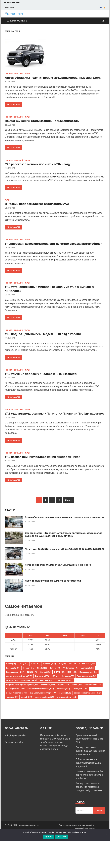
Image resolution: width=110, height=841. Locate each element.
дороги (63, 684)
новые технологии (16, 693)
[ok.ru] (104, 7)
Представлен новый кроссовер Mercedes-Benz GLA (89, 738)
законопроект (93, 684)
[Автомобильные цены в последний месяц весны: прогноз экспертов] (14, 517)
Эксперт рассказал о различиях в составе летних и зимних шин (90, 750)
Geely (23, 664)
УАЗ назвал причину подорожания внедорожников (42, 456)
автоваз (11, 680)
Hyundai (49, 664)
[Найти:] (90, 810)
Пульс (27, 74)
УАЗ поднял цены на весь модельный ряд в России (43, 334)
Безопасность (15, 672)
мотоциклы (80, 688)
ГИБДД (32, 672)
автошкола (65, 680)
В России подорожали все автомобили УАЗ (37, 203)
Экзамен (68, 676)
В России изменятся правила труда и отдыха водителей (88, 762)
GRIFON (13, 649)
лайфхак (63, 688)
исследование (15, 688)
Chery (11, 664)
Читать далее (13, 104)
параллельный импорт (43, 693)
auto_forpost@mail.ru (15, 735)
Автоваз (87, 668)
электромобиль (66, 697)
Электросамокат (86, 676)
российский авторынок (87, 693)
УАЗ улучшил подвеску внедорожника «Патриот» (41, 373)
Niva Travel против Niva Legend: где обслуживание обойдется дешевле (64, 548)
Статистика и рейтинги (19, 676)
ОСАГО (59, 672)
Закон (45, 672)
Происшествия (88, 672)
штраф (26, 697)
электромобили (44, 697)
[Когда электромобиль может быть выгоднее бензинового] (14, 565)
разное (65, 693)
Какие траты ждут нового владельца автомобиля (53, 580)
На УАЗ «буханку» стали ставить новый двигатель (42, 120)
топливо (12, 697)
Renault (28, 668)
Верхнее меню (14, 2)
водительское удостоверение (22, 684)
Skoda (42, 668)
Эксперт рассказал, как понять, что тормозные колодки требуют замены (89, 787)
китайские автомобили (41, 688)
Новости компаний (14, 74)
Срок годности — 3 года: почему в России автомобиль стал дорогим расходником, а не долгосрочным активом (63, 534)
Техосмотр (42, 676)
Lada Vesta (13, 668)
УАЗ (55, 676)
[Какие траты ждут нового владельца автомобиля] (14, 581)
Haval (35, 664)
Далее (68, 500)
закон (76, 684)
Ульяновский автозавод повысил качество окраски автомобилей (53, 243)
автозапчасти (28, 680)
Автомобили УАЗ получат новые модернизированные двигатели (53, 77)
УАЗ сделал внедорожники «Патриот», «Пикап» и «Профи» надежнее (55, 413)
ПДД (71, 672)
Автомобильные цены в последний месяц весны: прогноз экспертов (64, 517)
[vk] (100, 7)
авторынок (47, 680)
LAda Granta (87, 664)
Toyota (55, 668)
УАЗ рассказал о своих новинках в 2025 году (37, 164)
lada (72, 664)
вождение (48, 684)
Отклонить (62, 837)
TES (13, 644)
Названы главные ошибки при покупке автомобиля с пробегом (89, 775)
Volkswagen (70, 668)
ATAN (13, 640)
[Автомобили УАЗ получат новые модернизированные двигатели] (55, 56)
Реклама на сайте (14, 742)
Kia (62, 664)
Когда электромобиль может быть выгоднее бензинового (58, 564)
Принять (48, 837)
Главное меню (18, 20)
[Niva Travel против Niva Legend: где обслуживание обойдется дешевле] (14, 549)
